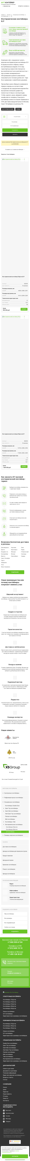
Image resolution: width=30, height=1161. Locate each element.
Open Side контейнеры (11, 811)
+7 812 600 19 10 (15, 948)
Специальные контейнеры (12, 802)
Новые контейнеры (8, 1011)
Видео (11, 884)
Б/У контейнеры (10, 831)
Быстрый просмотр (15, 271)
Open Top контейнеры (11, 808)
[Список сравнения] (26, 159)
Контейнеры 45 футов (9, 1008)
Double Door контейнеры (10, 1043)
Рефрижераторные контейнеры (13, 797)
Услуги (5, 1087)
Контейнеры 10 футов (9, 999)
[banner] (10, 992)
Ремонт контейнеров (9, 869)
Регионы (10, 983)
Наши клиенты (7, 1094)
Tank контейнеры (8, 1056)
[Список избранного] (22, 159)
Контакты (6, 1100)
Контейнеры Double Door (12, 805)
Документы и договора (10, 1071)
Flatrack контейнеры (11, 816)
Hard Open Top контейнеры (13, 813)
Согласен (15, 1156)
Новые (18, 109)
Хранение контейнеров (9, 864)
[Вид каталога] (4, 117)
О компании (7, 1084)
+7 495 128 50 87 (15, 954)
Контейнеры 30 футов (9, 1004)
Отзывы (5, 1096)
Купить (24, 309)
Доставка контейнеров (9, 846)
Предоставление (8, 855)
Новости (5, 1098)
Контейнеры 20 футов (11, 827)
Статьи (5, 1079)
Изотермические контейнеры (14, 824)
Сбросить (15, 134)
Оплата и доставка (8, 1068)
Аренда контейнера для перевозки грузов (15, 851)
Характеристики (15, 897)
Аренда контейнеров (9, 873)
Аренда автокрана (8, 860)
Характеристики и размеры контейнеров (15, 1016)
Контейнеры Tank (10, 822)
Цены (4, 1089)
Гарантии (5, 1091)
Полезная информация (9, 1073)
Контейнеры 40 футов (11, 829)
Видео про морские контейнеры (12, 1075)
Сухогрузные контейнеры (11, 793)
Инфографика (14, 890)
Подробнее (15, 572)
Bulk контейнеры (10, 819)
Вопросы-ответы (8, 1077)
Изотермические (7, 109)
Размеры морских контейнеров (13, 835)
